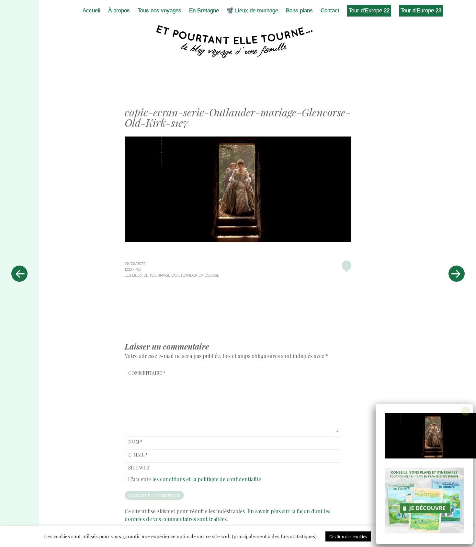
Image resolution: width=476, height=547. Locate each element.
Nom (135, 442)
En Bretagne (204, 10)
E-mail (138, 455)
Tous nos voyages (159, 10)
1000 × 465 (133, 269)
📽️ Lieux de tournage (252, 10)
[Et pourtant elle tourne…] (238, 41)
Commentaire (146, 373)
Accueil (91, 10)
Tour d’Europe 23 (421, 10)
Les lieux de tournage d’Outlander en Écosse (172, 275)
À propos (119, 10)
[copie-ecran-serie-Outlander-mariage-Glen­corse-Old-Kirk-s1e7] (238, 240)
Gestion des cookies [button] (348, 536)
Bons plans (299, 10)
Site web (138, 468)
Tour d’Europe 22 (369, 10)
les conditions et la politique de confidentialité (206, 479)
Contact (330, 10)
